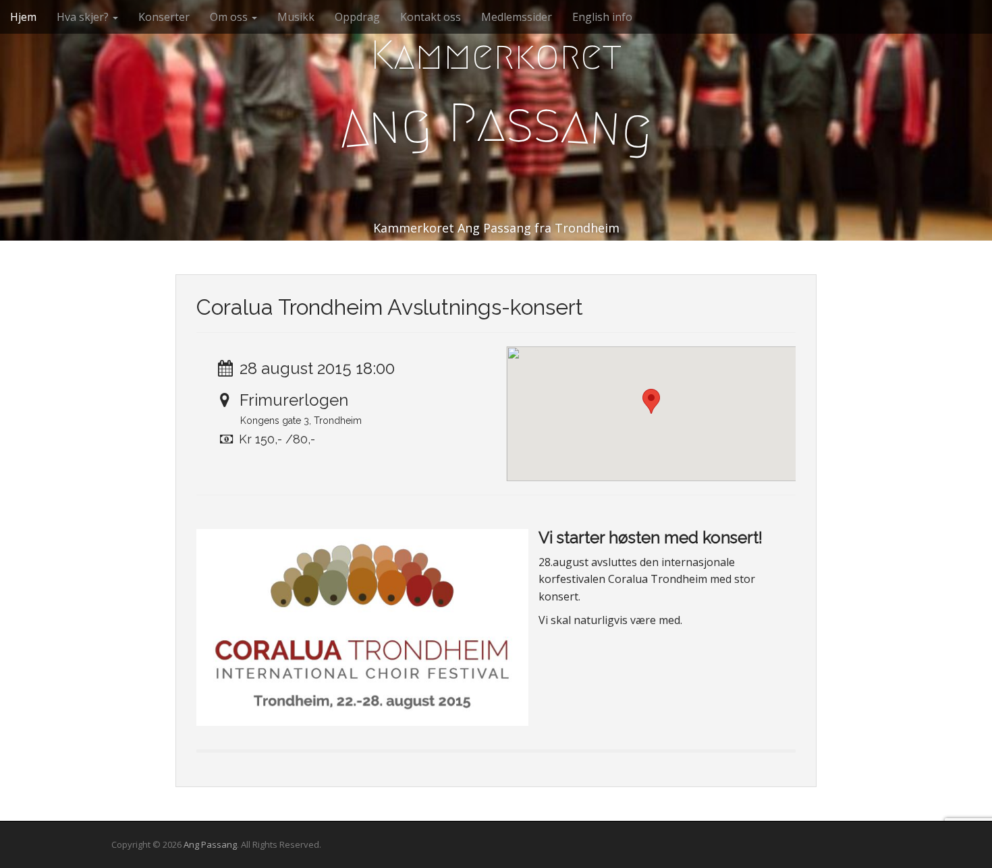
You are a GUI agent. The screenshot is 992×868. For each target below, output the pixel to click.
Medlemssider (516, 16)
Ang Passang (210, 844)
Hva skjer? (84, 16)
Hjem (23, 16)
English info (602, 16)
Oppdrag (357, 16)
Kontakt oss (430, 16)
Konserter (164, 16)
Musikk (295, 16)
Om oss (230, 16)
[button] (651, 401)
